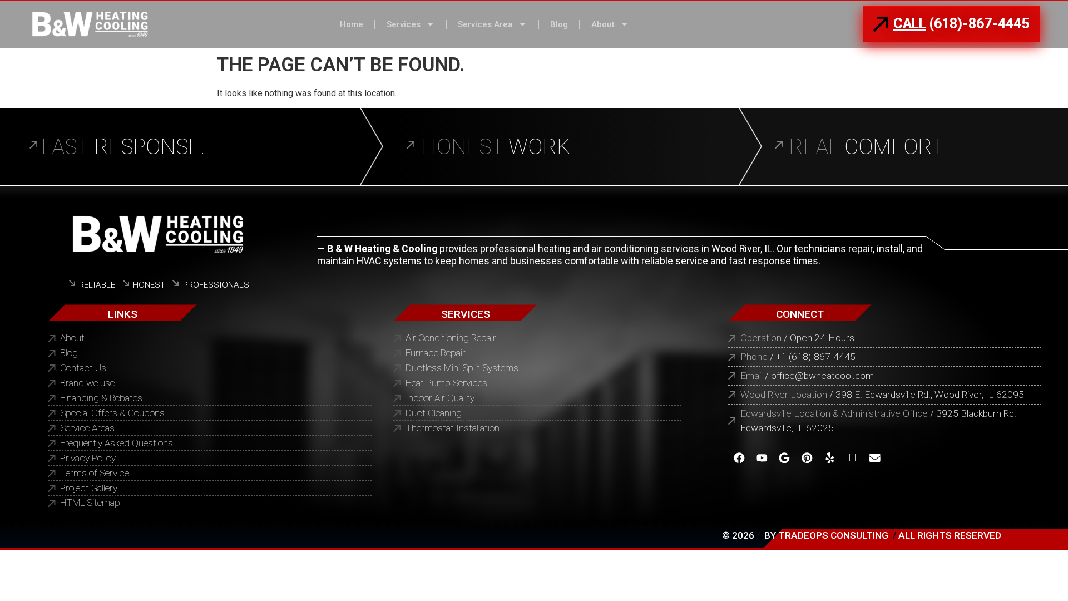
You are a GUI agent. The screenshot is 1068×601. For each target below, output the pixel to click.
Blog (559, 24)
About (603, 24)
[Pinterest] (807, 457)
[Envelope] (875, 457)
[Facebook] (739, 457)
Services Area (485, 24)
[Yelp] (829, 457)
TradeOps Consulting (833, 535)
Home (351, 24)
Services (404, 24)
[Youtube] (761, 457)
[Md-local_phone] (852, 457)
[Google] (784, 457)
